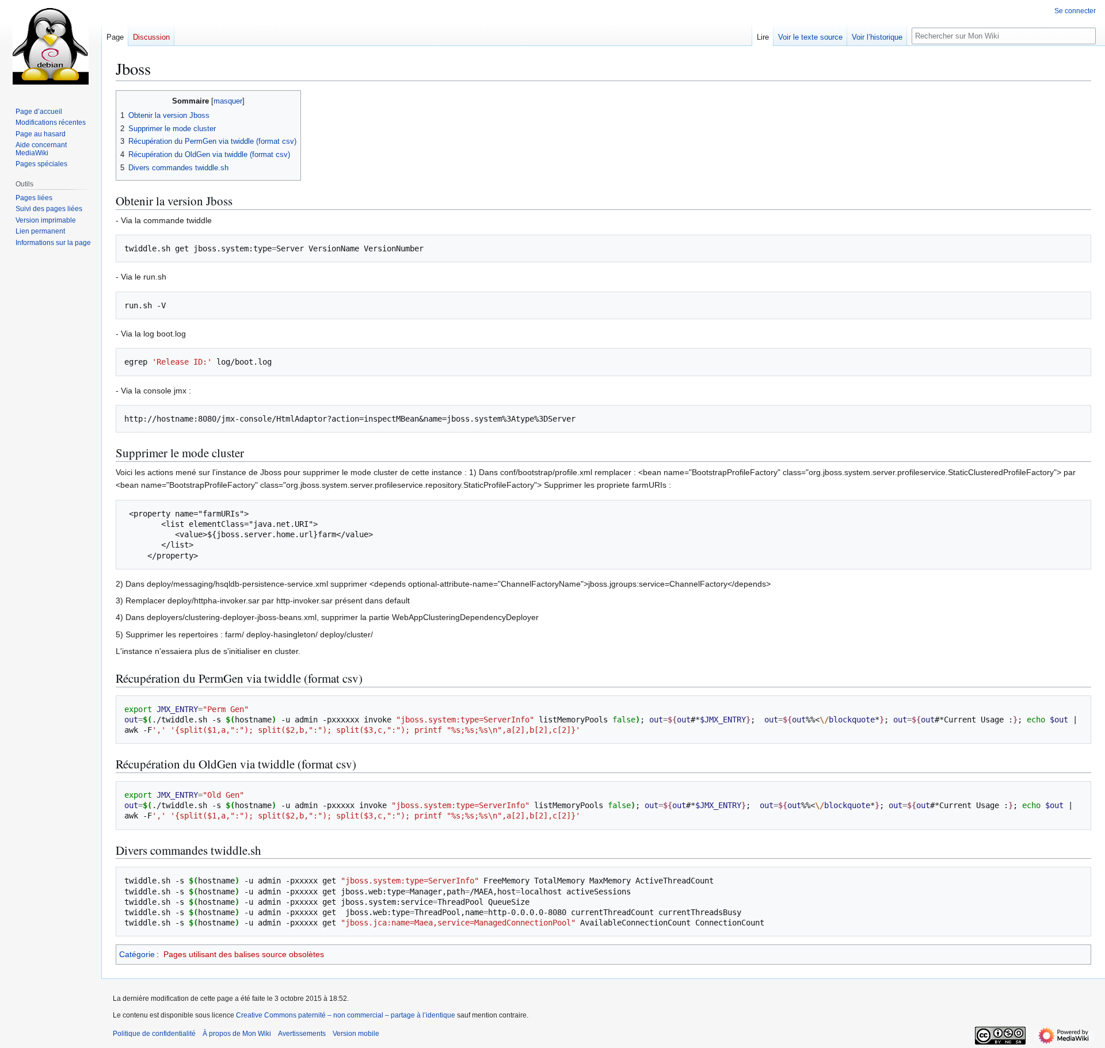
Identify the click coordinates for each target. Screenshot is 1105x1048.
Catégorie (137, 954)
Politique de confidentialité (154, 1034)
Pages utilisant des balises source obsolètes (243, 954)
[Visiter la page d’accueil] (51, 46)
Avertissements (302, 1034)
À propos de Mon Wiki (237, 1034)
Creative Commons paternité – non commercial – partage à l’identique (345, 1015)
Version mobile (356, 1034)
